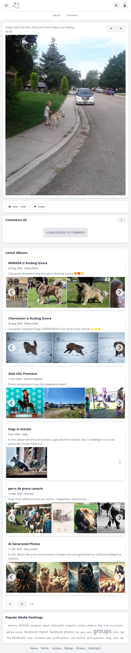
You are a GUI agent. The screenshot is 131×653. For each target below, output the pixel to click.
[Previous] (11, 292)
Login (50, 232)
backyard (36, 625)
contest (81, 625)
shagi (108, 638)
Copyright (94, 648)
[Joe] (121, 28)
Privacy (80, 648)
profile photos (61, 638)
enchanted (116, 625)
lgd (122, 632)
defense (91, 625)
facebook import (36, 632)
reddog (69, 27)
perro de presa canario (25, 488)
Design (68, 648)
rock (72, 638)
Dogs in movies (19, 429)
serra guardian (95, 638)
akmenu (12, 625)
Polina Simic (31, 268)
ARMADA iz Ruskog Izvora (27, 263)
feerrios (28, 493)
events (19, 632)
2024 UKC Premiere (22, 374)
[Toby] (111, 28)
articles (24, 625)
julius (116, 632)
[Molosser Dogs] (16, 5)
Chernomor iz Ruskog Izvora (29, 318)
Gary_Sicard (31, 549)
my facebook (16, 638)
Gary (24, 434)
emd (106, 625)
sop (122, 638)
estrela (10, 632)
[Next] (119, 292)
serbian (81, 638)
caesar (46, 625)
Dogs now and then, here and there (28, 27)
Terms (45, 648)
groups (102, 631)
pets (48, 638)
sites (115, 638)
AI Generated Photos (24, 544)
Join (63, 232)
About (34, 648)
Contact (57, 648)
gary (83, 632)
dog (100, 625)
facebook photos (62, 632)
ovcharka (39, 638)
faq (77, 632)
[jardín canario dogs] (29, 517)
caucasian (57, 625)
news (30, 638)
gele (89, 632)
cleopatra (70, 625)
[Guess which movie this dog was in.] (26, 462)
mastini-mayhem (33, 378)
